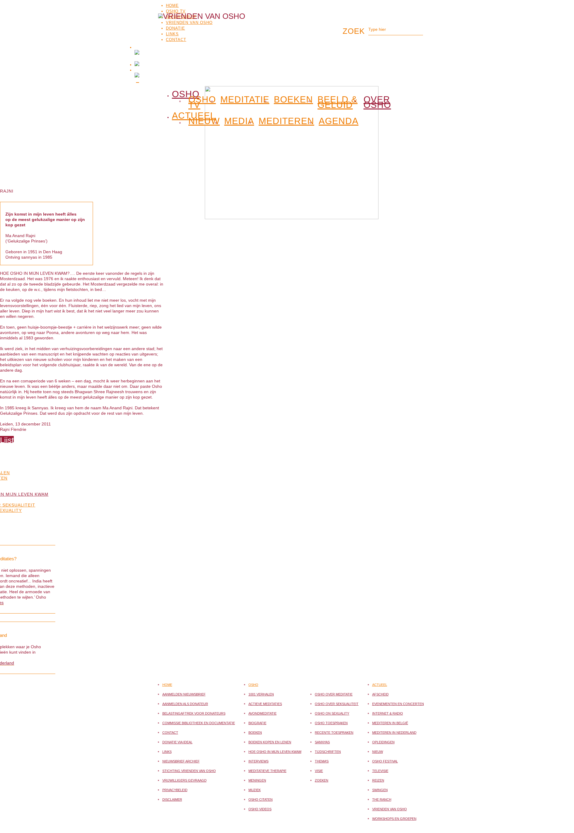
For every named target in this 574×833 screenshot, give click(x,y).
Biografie (257, 723)
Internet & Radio (387, 713)
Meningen (257, 780)
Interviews (258, 761)
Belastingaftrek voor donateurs (193, 713)
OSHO (185, 93)
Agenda (338, 121)
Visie (319, 771)
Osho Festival (385, 761)
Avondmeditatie (262, 713)
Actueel (379, 684)
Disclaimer (172, 799)
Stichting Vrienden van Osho (189, 771)
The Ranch (381, 799)
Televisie (380, 771)
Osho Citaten (260, 799)
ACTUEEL (194, 114)
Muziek (254, 790)
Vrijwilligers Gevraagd (184, 780)
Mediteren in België (390, 723)
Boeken (293, 99)
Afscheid (380, 694)
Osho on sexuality (332, 713)
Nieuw (204, 121)
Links (167, 751)
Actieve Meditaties (265, 704)
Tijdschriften (328, 751)
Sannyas (322, 742)
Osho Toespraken (331, 723)
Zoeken (321, 780)
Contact (170, 732)
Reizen (378, 780)
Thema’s (322, 761)
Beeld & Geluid (337, 102)
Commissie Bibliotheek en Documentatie (198, 723)
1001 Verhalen (261, 694)
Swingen (380, 790)
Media (239, 121)
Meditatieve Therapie (267, 771)
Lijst (7, 440)
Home (172, 5)
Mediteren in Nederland (394, 732)
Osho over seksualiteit (336, 704)
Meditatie (244, 99)
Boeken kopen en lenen (269, 742)
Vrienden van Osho (389, 809)
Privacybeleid (174, 790)
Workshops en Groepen (394, 818)
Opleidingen (383, 742)
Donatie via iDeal (177, 742)
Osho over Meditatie (333, 694)
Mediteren (286, 121)
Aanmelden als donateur (185, 704)
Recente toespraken (334, 732)
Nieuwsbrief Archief (181, 761)
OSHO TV (176, 11)
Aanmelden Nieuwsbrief (184, 694)
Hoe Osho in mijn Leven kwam (274, 751)
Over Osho (377, 102)
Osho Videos (259, 809)
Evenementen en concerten (398, 704)
